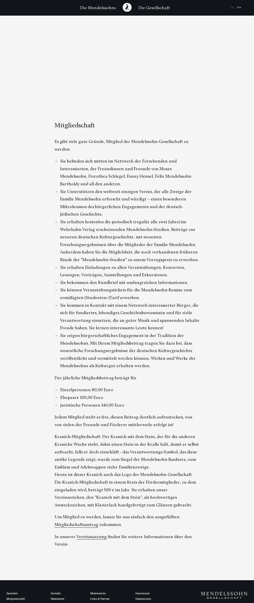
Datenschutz (143, 599)
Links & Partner (100, 599)
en (239, 7)
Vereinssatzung (91, 536)
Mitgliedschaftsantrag (76, 524)
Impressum (142, 593)
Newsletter (57, 599)
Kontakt (56, 593)
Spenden (12, 593)
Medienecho (98, 593)
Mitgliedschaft (15, 599)
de (232, 7)
